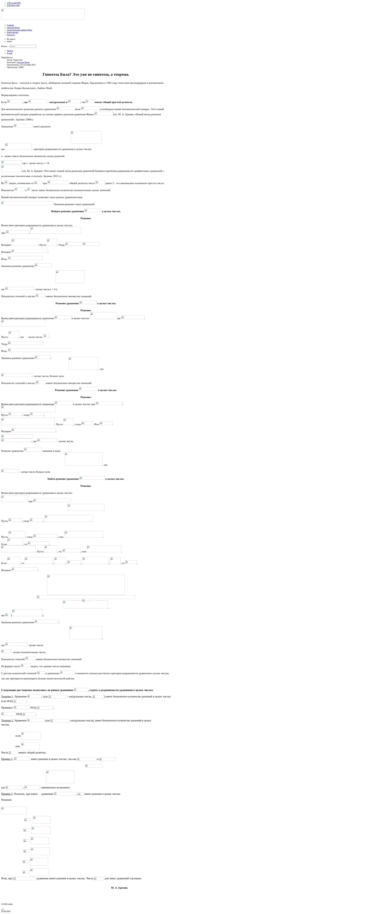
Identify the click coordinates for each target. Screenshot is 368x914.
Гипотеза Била (13, 28)
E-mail (9, 53)
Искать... (5, 46)
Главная (10, 25)
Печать (10, 51)
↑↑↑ (2, 909)
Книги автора (12, 32)
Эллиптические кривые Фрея (19, 30)
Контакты (11, 35)
